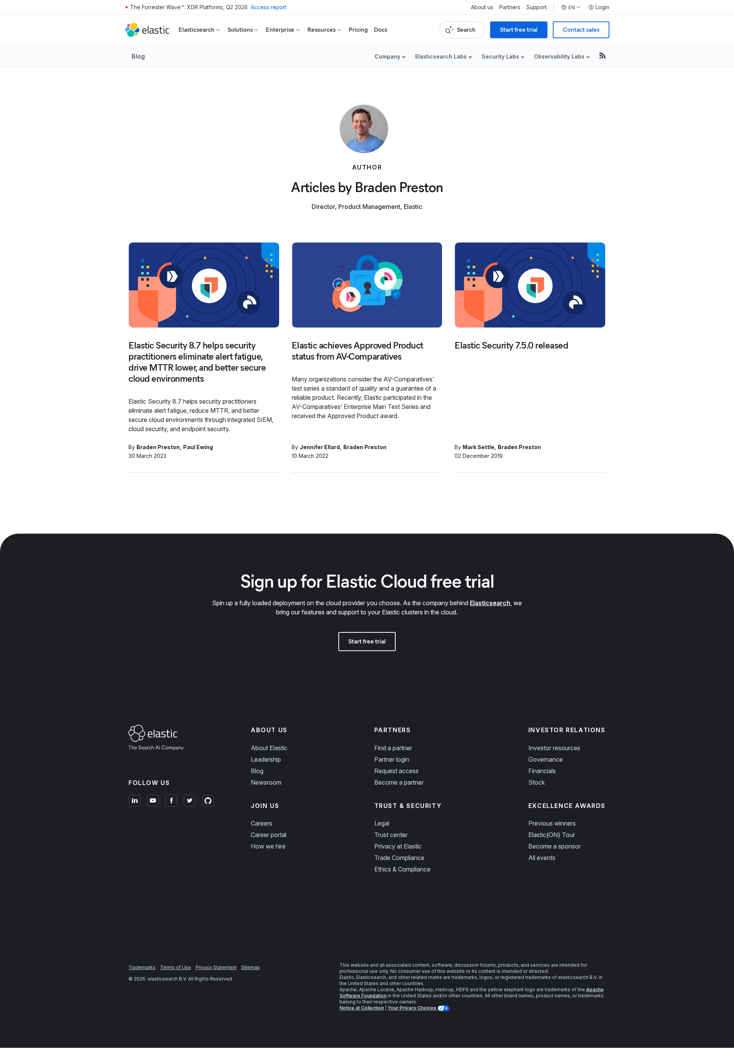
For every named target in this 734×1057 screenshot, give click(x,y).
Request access (396, 771)
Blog (138, 56)
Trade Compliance (399, 858)
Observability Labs (559, 56)
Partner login (391, 759)
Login (602, 7)
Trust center (391, 835)
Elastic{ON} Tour (551, 835)
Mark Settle (478, 447)
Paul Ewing (198, 447)
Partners (509, 7)
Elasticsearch (490, 603)
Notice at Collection (361, 1008)
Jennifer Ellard (320, 447)
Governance (545, 759)
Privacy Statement (216, 967)
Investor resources (554, 748)
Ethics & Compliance (402, 869)
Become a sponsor (554, 846)
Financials (542, 771)
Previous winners (552, 823)
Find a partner (393, 748)
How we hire (268, 846)
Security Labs (500, 56)
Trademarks (142, 967)
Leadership (266, 759)
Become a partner (399, 782)
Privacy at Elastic (398, 846)
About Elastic (269, 748)
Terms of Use (175, 967)
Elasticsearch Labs (441, 56)
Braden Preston (158, 447)
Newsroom (266, 782)
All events (541, 858)
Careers (261, 823)
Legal (381, 823)
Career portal (268, 835)
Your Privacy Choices (412, 1008)
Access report (268, 7)
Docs (380, 29)
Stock (536, 782)
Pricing (358, 29)
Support (536, 7)
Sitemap (250, 967)
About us (482, 7)
